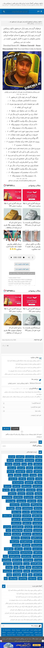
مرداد (5, 556)
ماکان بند (7, 534)
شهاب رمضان (16, 512)
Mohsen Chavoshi (35, 383)
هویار (39, 578)
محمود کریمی (37, 556)
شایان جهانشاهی (36, 512)
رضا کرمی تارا (29, 497)
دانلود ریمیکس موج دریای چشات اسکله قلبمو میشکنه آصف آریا (24, 360)
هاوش (24, 574)
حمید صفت (16, 486)
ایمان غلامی (38, 471)
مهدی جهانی (7, 563)
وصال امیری (22, 578)
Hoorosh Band (11, 634)
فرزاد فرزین (37, 530)
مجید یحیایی (37, 541)
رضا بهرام (38, 493)
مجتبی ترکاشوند (36, 538)
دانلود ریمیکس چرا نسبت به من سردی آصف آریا (27, 367)
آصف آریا (11, 457)
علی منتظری (27, 523)
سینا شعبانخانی (27, 508)
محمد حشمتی (37, 549)
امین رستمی (11, 468)
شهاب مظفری (37, 515)
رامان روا (6, 490)
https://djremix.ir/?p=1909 (9, 340)
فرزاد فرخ (7, 527)
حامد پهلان (38, 482)
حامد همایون (29, 482)
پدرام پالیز (18, 475)
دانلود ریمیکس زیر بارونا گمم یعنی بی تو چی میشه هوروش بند (24, 370)
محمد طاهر (18, 549)
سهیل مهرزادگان (36, 504)
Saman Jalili (20, 634)
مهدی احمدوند (17, 563)
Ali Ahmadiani (7, 630)
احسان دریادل (29, 460)
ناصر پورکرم (7, 571)
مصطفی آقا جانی (36, 563)
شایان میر (26, 512)
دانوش (39, 490)
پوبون (10, 475)
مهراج (22, 567)
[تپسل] (1, 641)
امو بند (24, 464)
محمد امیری (16, 545)
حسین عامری (37, 486)
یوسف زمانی (13, 578)
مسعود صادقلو (17, 560)
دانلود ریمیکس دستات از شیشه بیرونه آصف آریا (28, 364)
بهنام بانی (33, 475)
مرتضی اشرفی (26, 556)
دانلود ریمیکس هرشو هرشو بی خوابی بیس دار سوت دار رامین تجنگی (22, 374)
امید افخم (17, 464)
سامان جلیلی (31, 501)
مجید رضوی (15, 538)
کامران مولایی (37, 534)
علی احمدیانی (25, 630)
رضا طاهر (38, 497)
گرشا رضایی (16, 534)
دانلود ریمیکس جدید (23, 383)
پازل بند (25, 475)
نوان (30, 574)
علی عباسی (37, 519)
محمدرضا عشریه (13, 552)
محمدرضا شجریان (26, 552)
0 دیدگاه (4, 345)
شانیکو (18, 508)
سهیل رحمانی (11, 501)
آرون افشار (20, 457)
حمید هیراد (7, 486)
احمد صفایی (37, 464)
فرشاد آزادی (27, 530)
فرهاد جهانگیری (17, 530)
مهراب (28, 567)
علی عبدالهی (16, 519)
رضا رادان (30, 493)
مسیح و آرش (6, 560)
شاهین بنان (10, 508)
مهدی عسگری (37, 567)
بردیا (40, 475)
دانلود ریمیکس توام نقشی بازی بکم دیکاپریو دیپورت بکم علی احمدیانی (23, 613)
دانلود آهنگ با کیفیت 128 (22, 269)
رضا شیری (21, 493)
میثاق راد (26, 571)
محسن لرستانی (36, 545)
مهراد (15, 567)
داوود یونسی (20, 490)
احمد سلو (10, 460)
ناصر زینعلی (37, 574)
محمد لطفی (37, 552)
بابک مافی (11, 471)
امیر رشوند (38, 468)
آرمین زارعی (29, 457)
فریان (8, 530)
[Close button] (43, 641)
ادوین (30, 464)
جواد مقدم (30, 479)
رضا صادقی (12, 493)
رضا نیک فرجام (7, 497)
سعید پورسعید (21, 501)
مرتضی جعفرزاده (14, 556)
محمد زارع (27, 549)
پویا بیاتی (38, 479)
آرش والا (38, 457)
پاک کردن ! (15, 428)
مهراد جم (9, 567)
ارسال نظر (6, 428)
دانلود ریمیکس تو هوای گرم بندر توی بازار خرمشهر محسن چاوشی (22, 22)
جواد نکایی (22, 479)
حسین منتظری (26, 486)
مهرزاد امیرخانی (36, 571)
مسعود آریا (38, 560)
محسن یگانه (26, 545)
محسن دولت (14, 541)
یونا (6, 578)
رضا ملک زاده (18, 497)
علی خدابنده (17, 515)
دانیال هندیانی (31, 490)
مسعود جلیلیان (28, 560)
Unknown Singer (28, 632)
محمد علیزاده (9, 549)
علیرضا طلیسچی (18, 527)
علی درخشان (7, 515)
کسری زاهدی (26, 534)
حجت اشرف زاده (18, 482)
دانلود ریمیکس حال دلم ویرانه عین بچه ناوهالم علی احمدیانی (25, 609)
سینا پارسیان (25, 504)
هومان (9, 574)
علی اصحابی (26, 515)
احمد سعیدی (19, 460)
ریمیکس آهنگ (30, 23)
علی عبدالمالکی (27, 519)
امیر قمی (29, 468)
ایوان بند (29, 471)
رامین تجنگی (38, 632)
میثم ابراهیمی (17, 571)
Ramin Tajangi (16, 630)
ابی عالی (38, 460)
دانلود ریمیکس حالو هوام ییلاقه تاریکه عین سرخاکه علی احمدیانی (24, 606)
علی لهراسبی (37, 523)
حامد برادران (12, 479)
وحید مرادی (32, 578)
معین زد (26, 563)
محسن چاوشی (12, 383)
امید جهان (8, 464)
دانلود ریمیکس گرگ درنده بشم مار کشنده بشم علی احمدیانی (25, 616)
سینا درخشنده (15, 504)
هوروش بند (17, 574)
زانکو (39, 501)
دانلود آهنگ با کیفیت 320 (22, 264)
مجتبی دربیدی (25, 538)
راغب (13, 490)
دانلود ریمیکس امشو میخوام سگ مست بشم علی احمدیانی (25, 619)
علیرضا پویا (28, 527)
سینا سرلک (38, 508)
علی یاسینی (37, 527)
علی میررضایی (16, 523)
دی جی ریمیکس (24, 638)
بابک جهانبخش (20, 471)
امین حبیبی (21, 468)
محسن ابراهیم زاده (26, 541)
